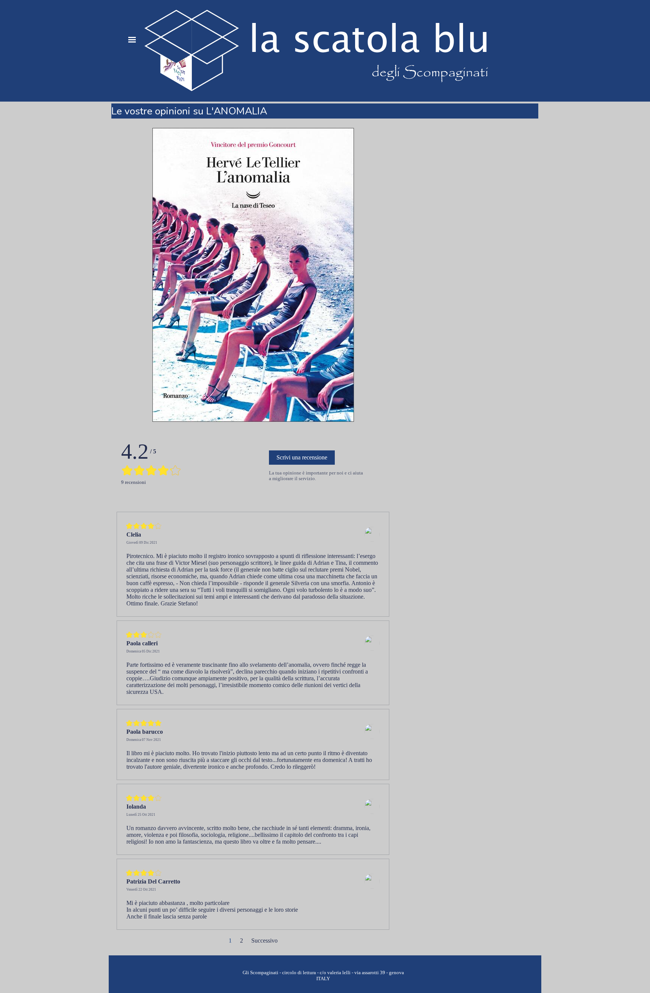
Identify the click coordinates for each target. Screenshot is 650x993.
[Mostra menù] (132, 39)
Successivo (264, 940)
